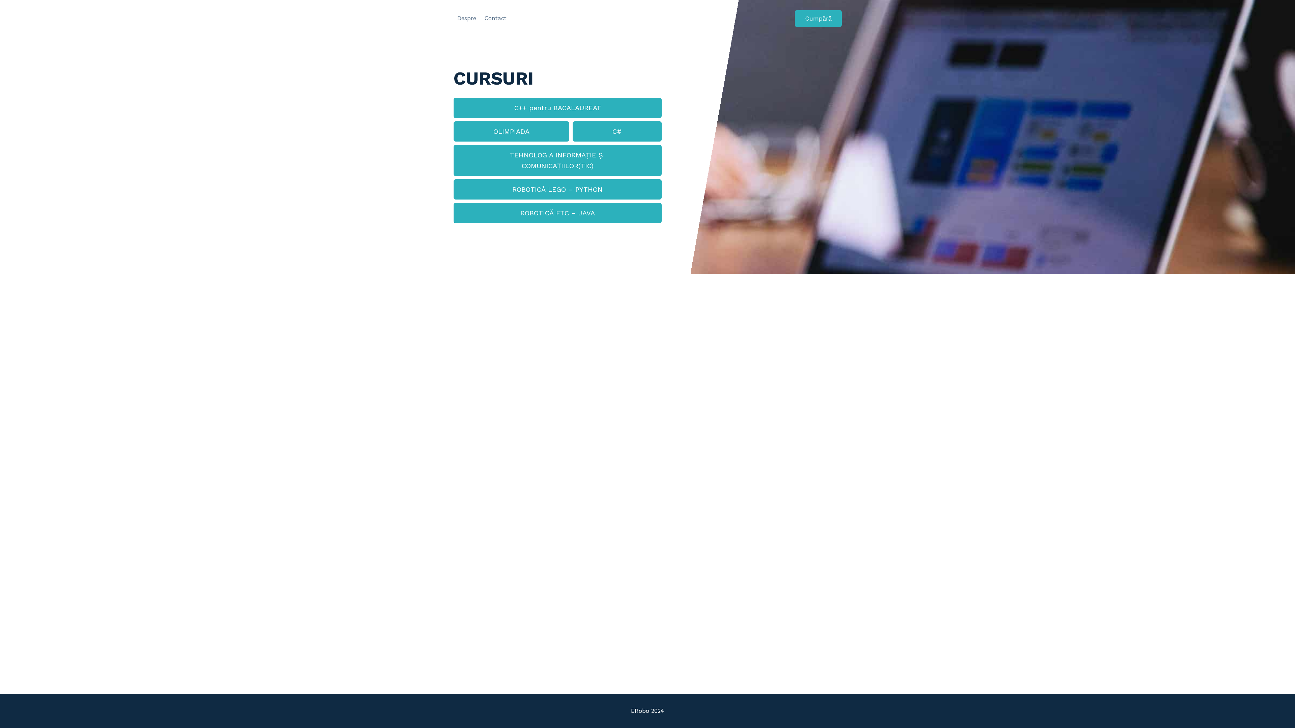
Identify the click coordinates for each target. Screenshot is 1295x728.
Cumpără (818, 18)
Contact (496, 18)
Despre (466, 18)
